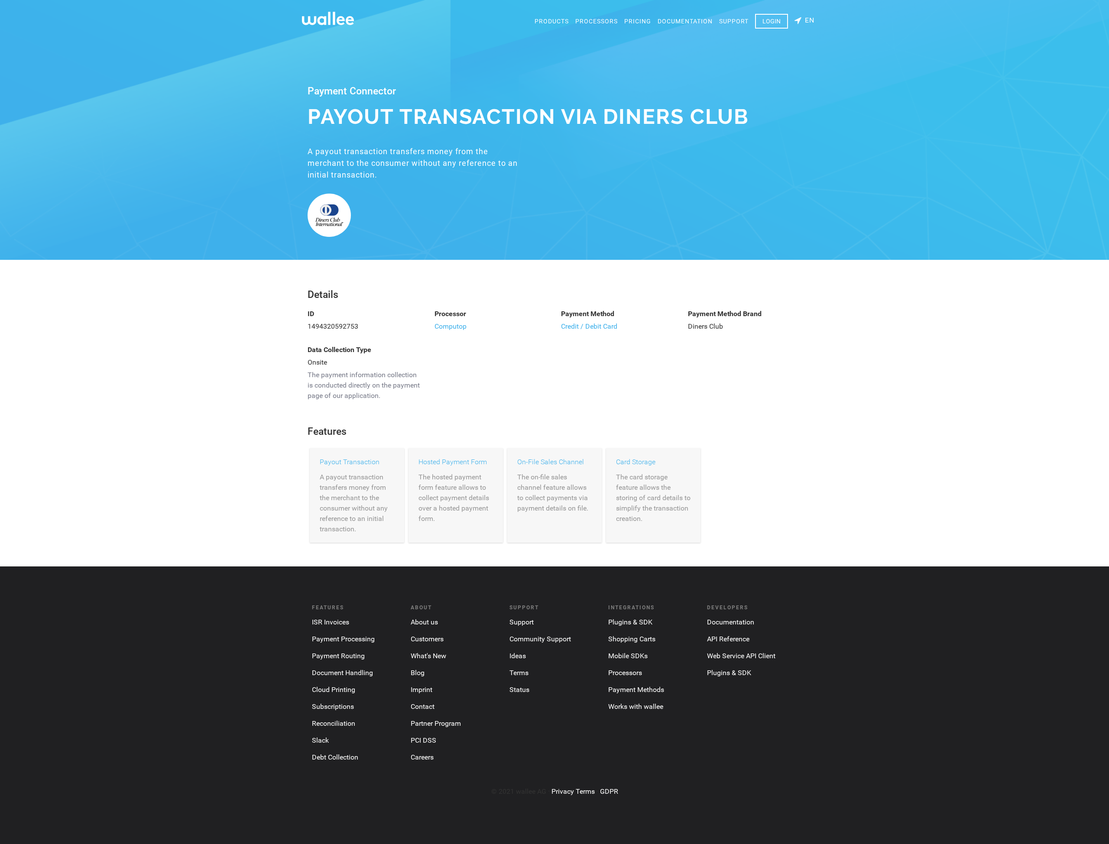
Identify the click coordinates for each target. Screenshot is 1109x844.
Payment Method (587, 314)
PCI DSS (423, 740)
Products (552, 21)
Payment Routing (338, 656)
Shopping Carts (631, 639)
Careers (422, 757)
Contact (423, 706)
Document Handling (342, 673)
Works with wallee (635, 706)
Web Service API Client (741, 656)
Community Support (540, 639)
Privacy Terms (573, 791)
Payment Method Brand (725, 314)
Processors (596, 21)
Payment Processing (343, 639)
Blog (418, 673)
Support (734, 21)
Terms (519, 673)
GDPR (609, 791)
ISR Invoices (330, 622)
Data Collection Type (339, 350)
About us (424, 622)
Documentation (685, 21)
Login (771, 21)
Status (519, 690)
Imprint (421, 690)
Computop (451, 326)
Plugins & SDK (630, 622)
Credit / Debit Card (589, 326)
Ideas (517, 656)
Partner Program (436, 723)
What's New (428, 656)
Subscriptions (333, 706)
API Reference (728, 639)
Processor (450, 314)
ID (311, 314)
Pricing (637, 21)
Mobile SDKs (628, 656)
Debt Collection (335, 757)
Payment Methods (636, 690)
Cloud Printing (333, 690)
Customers (427, 639)
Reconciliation (333, 723)
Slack (320, 740)
